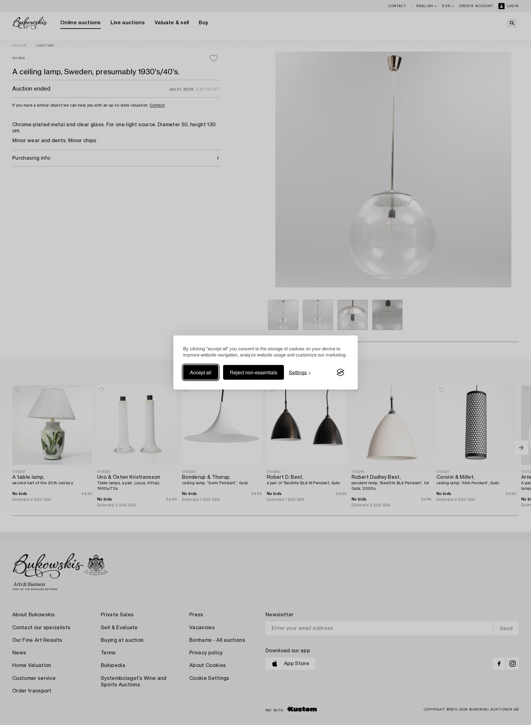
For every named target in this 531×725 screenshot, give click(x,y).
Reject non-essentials (253, 372)
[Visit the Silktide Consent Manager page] (340, 372)
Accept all (200, 372)
